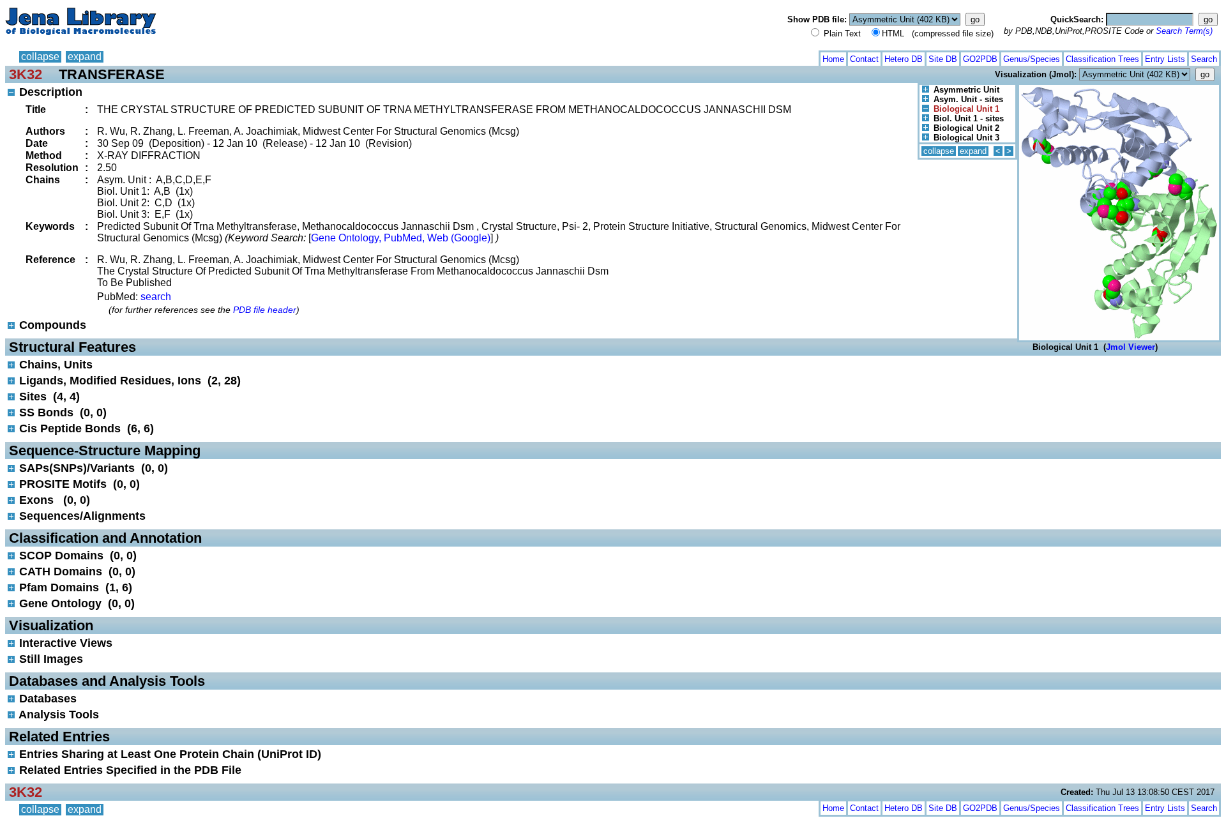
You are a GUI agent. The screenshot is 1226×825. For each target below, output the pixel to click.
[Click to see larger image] (1119, 88)
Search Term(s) (1184, 31)
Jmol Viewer (1130, 347)
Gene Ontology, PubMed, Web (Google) (400, 237)
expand (85, 56)
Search (1204, 59)
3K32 (25, 74)
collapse (40, 56)
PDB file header (264, 310)
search (155, 296)
